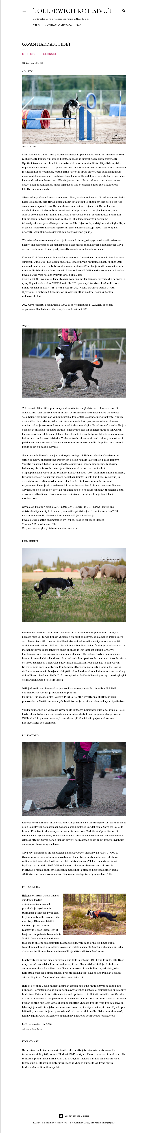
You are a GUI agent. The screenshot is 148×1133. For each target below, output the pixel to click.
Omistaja (65, 25)
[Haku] (124, 10)
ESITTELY (29, 54)
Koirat (51, 25)
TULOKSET (49, 54)
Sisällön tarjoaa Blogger (77, 1115)
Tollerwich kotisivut (72, 10)
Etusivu (38, 25)
